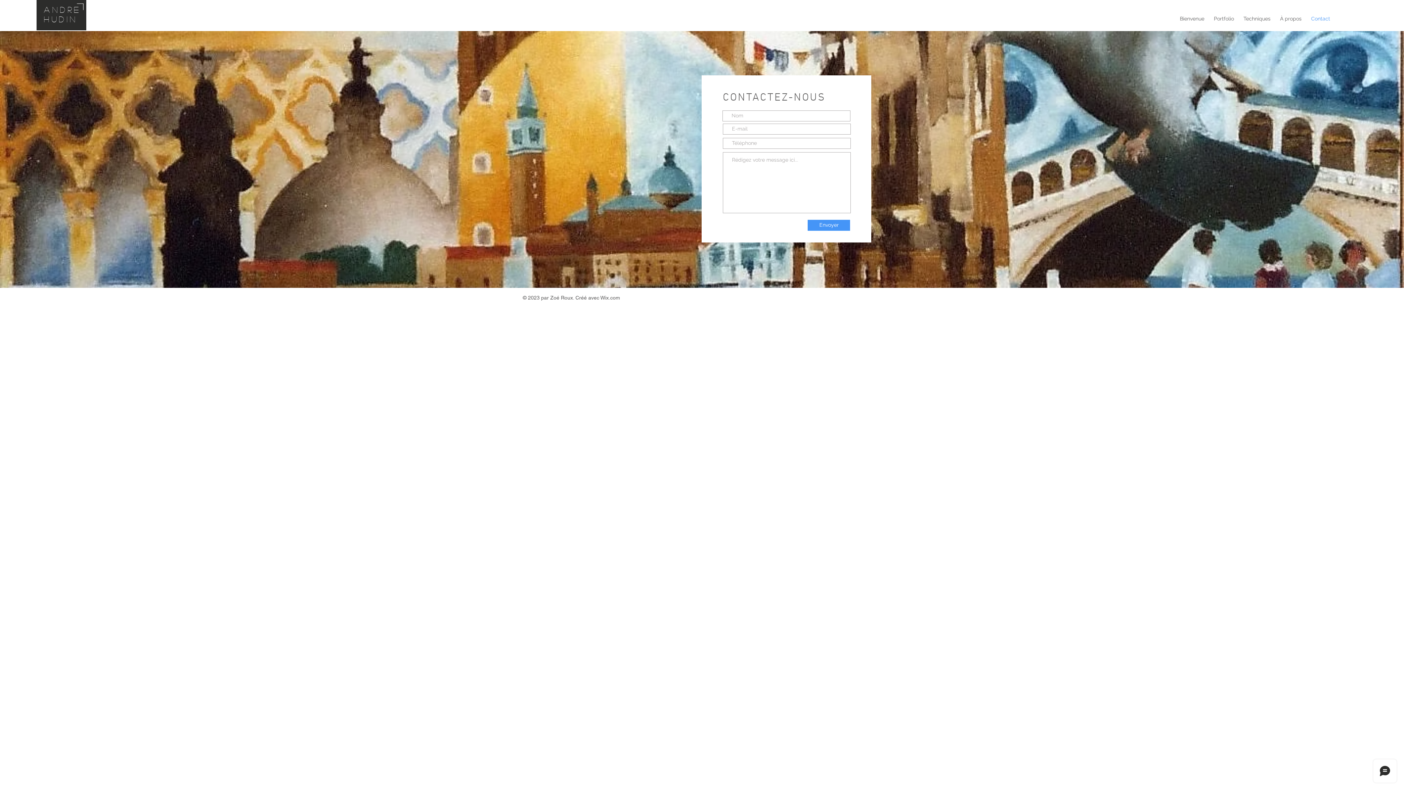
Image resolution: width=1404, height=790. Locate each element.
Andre (62, 9)
